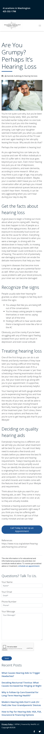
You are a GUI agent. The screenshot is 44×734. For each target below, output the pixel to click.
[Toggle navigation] (39, 25)
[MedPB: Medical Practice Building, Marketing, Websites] (30, 724)
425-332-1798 (9, 11)
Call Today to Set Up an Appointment (22, 530)
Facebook (34, 731)
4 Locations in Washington (16, 8)
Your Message (8, 611)
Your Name (7, 582)
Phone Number (9, 601)
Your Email (7, 591)
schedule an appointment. (29, 566)
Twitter (39, 731)
